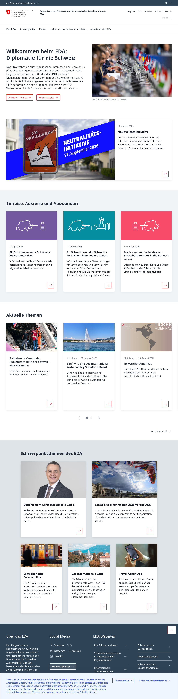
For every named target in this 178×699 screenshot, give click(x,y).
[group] (31, 366)
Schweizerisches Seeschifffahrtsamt (148, 666)
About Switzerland (148, 656)
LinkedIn (58, 656)
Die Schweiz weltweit (106, 645)
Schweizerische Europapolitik (146, 647)
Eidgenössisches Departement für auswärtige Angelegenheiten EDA (72, 12)
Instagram (59, 650)
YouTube (76, 650)
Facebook (59, 645)
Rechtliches (91, 692)
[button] (11, 29)
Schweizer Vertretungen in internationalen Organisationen (107, 656)
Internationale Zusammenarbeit (103, 669)
